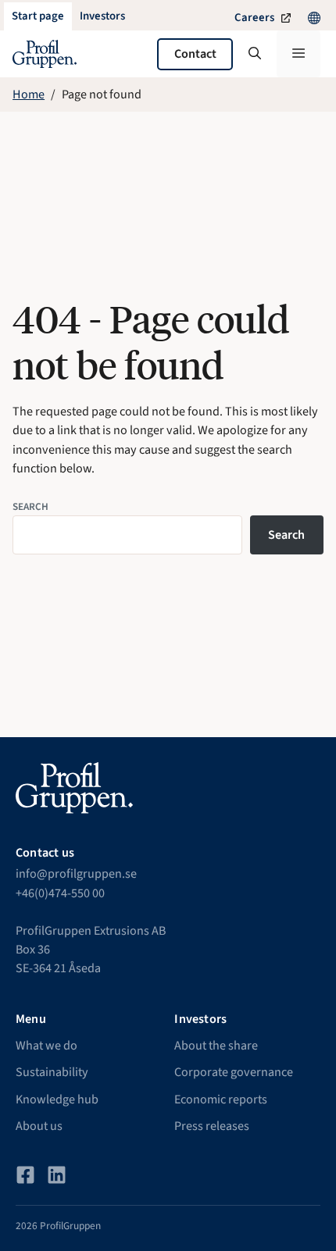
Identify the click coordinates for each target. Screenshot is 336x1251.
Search (30, 506)
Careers (254, 17)
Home (29, 94)
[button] (255, 53)
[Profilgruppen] (45, 54)
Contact (195, 53)
